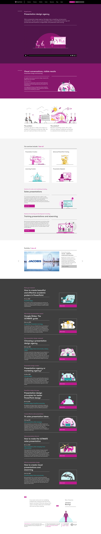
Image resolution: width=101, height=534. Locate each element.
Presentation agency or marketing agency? (34, 369)
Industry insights (28, 376)
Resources (52, 2)
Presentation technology (37, 324)
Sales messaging (38, 422)
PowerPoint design (28, 301)
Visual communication (38, 349)
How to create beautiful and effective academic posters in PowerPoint (35, 293)
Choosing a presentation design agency (35, 342)
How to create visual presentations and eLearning (33, 467)
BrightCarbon (19, 2)
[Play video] (50, 41)
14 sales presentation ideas (36, 416)
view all (41, 146)
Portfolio (40, 2)
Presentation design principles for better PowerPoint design (33, 395)
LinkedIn (63, 525)
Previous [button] (18, 261)
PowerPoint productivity (39, 403)
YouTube (67, 525)
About (62, 2)
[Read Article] (64, 298)
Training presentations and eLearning (41, 216)
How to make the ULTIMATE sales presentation (36, 440)
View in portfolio (65, 266)
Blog (57, 2)
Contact (71, 2)
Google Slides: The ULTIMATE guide (32, 317)
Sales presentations (33, 191)
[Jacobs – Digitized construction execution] (41, 261)
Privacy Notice (48, 526)
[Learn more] (29, 206)
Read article (62, 306)
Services (29, 2)
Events (46, 2)
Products (35, 2)
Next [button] (82, 261)
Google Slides (27, 324)
